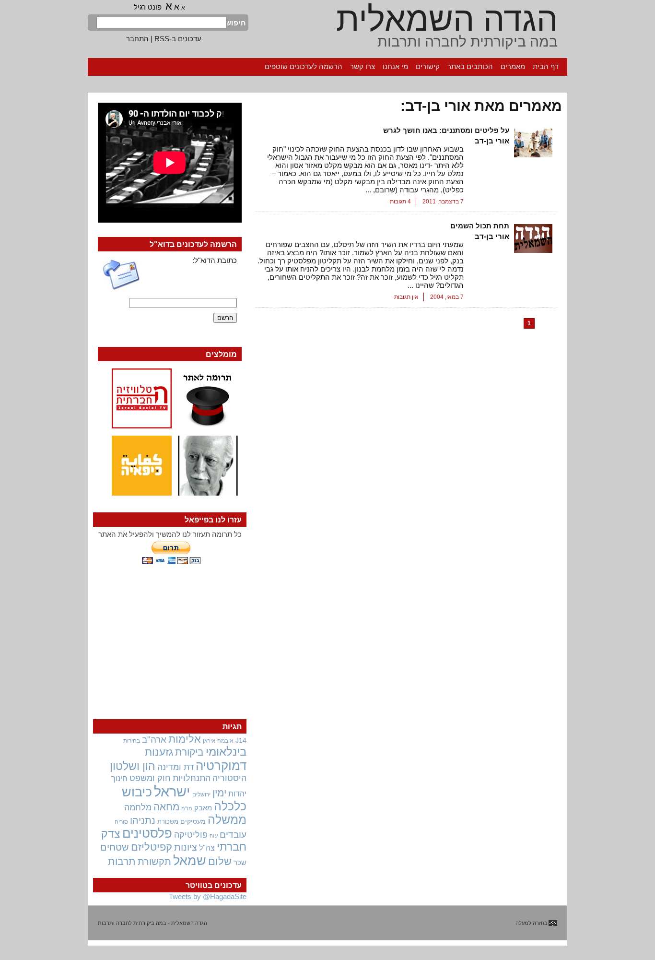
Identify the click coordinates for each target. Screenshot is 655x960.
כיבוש (137, 792)
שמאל (189, 860)
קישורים (428, 66)
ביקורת (189, 752)
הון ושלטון (132, 766)
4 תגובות (400, 201)
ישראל (172, 791)
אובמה (225, 740)
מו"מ (186, 808)
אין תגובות (406, 297)
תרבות (122, 861)
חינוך (119, 778)
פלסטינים (147, 833)
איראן (209, 741)
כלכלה (230, 806)
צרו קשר (362, 66)
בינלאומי (226, 752)
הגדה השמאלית (447, 19)
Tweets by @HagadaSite (207, 896)
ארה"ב (154, 739)
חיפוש (236, 23)
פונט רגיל (148, 7)
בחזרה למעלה (531, 923)
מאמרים (513, 66)
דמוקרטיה (221, 766)
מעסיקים (193, 821)
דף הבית (546, 66)
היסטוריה (229, 778)
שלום (220, 861)
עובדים (233, 835)
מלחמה (138, 807)
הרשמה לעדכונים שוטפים (303, 66)
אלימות (184, 739)
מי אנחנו (395, 66)
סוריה (121, 821)
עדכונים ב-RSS (177, 39)
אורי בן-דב (492, 141)
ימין (219, 792)
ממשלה (227, 819)
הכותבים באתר (470, 66)
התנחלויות (192, 778)
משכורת (167, 821)
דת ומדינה (175, 767)
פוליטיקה (191, 835)
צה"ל (207, 848)
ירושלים (201, 794)
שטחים (114, 847)
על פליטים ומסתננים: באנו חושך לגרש (446, 130)
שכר (240, 862)
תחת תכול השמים (479, 226)
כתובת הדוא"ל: (214, 260)
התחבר (137, 39)
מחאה (166, 806)
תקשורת (154, 861)
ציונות (185, 847)
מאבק (203, 808)
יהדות (237, 793)
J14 (240, 740)
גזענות (159, 752)
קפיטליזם (151, 847)
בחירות (131, 740)
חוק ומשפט (150, 778)
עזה (214, 836)
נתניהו (142, 820)
